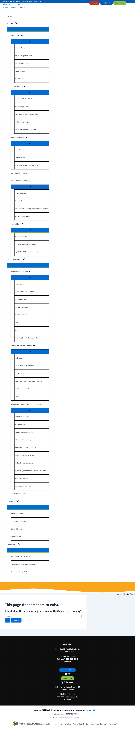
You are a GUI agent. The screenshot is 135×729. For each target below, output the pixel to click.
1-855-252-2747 (71, 659)
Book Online (119, 3)
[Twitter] (69, 674)
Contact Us (106, 3)
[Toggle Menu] (28, 29)
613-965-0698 (69, 694)
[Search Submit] (7, 620)
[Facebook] (66, 674)
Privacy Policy (91, 710)
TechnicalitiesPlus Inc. (73, 718)
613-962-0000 (69, 656)
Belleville (67, 644)
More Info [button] (67, 662)
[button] (16, 23)
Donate (94, 3)
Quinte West (67, 682)
